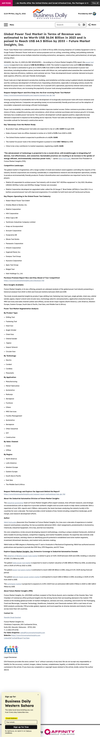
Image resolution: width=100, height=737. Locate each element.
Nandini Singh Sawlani (12, 617)
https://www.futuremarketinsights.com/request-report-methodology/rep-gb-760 (34, 494)
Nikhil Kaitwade (64, 158)
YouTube (26, 638)
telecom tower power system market (26, 577)
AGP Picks (6, 3)
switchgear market (14, 584)
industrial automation (15, 503)
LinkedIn (7, 638)
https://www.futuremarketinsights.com (25, 635)
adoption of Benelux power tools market (22, 556)
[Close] (38, 695)
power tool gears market (21, 570)
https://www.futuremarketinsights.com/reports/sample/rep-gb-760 (29, 95)
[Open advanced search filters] (84, 25)
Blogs (19, 638)
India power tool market (21, 563)
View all (95, 3)
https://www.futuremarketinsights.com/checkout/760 (24, 281)
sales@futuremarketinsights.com (32, 633)
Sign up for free (21, 727)
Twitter (14, 638)
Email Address (11, 718)
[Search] (79, 25)
